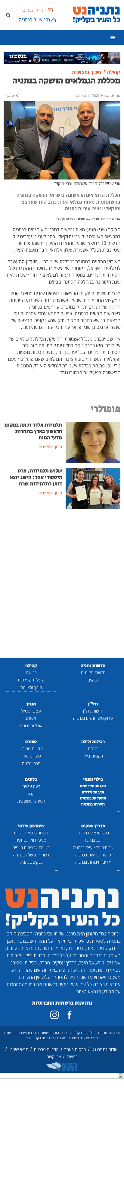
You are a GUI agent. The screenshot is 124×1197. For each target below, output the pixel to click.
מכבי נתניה (31, 763)
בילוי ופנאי (93, 779)
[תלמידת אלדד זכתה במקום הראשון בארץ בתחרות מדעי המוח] (93, 442)
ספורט (31, 741)
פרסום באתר (75, 1049)
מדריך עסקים (93, 826)
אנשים (31, 718)
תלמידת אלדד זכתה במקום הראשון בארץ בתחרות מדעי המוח (33, 431)
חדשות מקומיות (93, 672)
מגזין (31, 704)
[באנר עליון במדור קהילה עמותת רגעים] (62, 57)
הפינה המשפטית (31, 801)
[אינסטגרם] (54, 1015)
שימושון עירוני (31, 826)
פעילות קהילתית (31, 680)
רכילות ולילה (93, 741)
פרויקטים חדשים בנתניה (93, 718)
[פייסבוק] (70, 1015)
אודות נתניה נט (104, 1049)
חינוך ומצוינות (31, 687)
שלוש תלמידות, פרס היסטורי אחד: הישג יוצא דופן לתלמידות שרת (36, 477)
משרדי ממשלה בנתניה (31, 855)
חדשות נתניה (93, 665)
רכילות (93, 748)
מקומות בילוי (93, 756)
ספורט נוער (31, 756)
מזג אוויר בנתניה (34, 19)
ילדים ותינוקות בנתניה (93, 862)
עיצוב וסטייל (31, 711)
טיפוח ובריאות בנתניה (93, 855)
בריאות (31, 672)
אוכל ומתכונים (31, 726)
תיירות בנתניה (93, 804)
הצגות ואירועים (93, 786)
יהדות (31, 794)
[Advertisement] (62, 584)
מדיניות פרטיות (46, 1049)
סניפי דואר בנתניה (31, 840)
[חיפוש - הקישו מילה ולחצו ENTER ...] (8, 14)
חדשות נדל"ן (93, 711)
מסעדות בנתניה (93, 798)
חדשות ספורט (31, 748)
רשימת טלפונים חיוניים (31, 847)
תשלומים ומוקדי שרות (31, 833)
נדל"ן (93, 704)
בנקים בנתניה (31, 862)
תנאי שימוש (18, 1049)
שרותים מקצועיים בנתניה (93, 847)
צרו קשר (54, 1056)
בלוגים (31, 779)
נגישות (72, 1056)
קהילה (31, 665)
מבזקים (93, 680)
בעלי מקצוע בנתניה (93, 833)
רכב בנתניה (93, 840)
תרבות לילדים (93, 792)
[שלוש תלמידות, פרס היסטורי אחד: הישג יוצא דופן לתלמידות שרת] (93, 488)
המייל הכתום (34, 10)
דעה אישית (31, 786)
